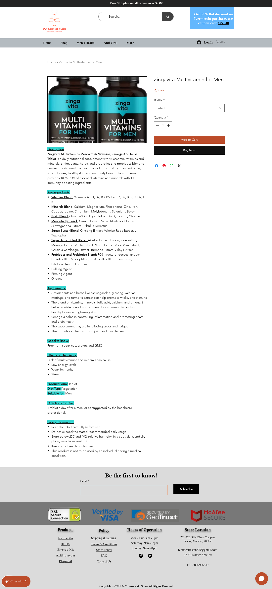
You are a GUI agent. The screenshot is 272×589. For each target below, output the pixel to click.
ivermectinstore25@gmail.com (197, 549)
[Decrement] (157, 125)
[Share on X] (179, 165)
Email (83, 481)
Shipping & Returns (103, 538)
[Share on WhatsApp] (171, 165)
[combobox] (189, 108)
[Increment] (169, 125)
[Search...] (167, 16)
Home (51, 62)
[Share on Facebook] (156, 165)
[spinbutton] (163, 125)
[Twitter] (150, 556)
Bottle (159, 100)
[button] (221, 42)
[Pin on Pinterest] (164, 165)
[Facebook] (141, 556)
